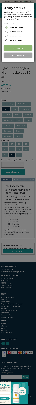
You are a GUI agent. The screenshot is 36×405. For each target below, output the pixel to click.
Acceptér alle (18, 48)
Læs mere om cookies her (11, 23)
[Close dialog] (33, 383)
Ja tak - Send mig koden (9, 398)
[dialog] (18, 202)
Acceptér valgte (18, 55)
